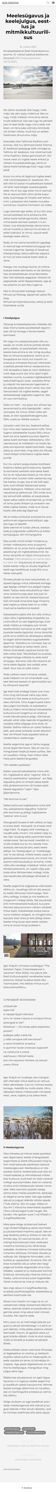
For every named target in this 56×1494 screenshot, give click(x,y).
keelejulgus (12, 1428)
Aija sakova (10, 2)
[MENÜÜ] (53, 2)
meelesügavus (14, 1432)
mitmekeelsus (35, 1432)
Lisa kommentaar (11, 1469)
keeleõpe (28, 1428)
